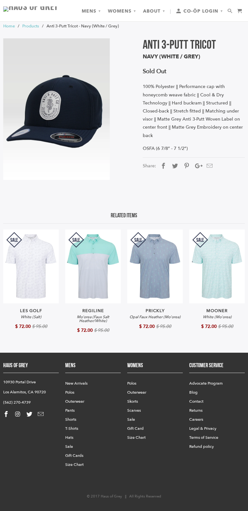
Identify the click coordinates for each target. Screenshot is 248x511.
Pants (70, 410)
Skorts (132, 401)
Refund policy (201, 446)
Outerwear (74, 401)
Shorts (70, 419)
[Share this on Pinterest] (186, 166)
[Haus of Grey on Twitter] (30, 414)
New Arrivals (76, 383)
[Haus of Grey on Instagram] (18, 414)
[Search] (230, 11)
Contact (196, 401)
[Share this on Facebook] (162, 166)
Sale (69, 446)
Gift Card (135, 428)
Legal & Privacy (202, 428)
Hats (69, 437)
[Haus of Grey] (31, 9)
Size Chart (74, 464)
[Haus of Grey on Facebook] (6, 414)
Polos (69, 392)
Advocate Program (206, 383)
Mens (91, 11)
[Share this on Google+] (197, 166)
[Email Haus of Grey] (41, 414)
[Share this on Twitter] (174, 166)
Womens (122, 11)
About (154, 11)
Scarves (134, 410)
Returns (195, 410)
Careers (196, 419)
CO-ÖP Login (202, 11)
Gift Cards (74, 455)
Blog (193, 392)
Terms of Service (203, 437)
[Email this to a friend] (208, 166)
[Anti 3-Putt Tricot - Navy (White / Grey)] (56, 109)
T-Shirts (71, 428)
